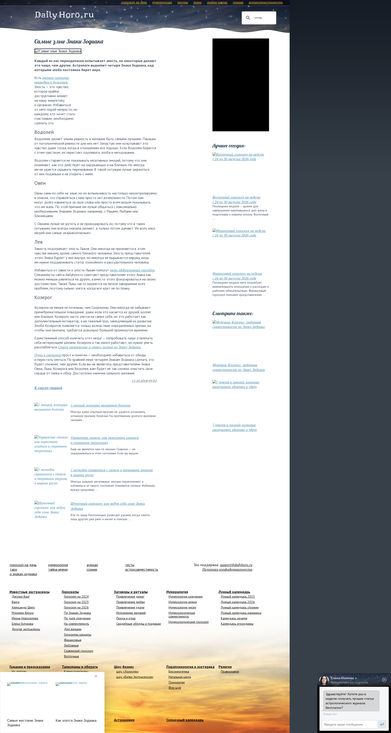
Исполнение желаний (131, 613)
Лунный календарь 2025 (238, 596)
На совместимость (76, 624)
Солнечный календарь (185, 720)
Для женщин (72, 629)
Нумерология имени (183, 602)
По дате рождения (77, 618)
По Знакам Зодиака (77, 613)
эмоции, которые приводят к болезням (51, 79)
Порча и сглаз (126, 618)
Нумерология (177, 592)
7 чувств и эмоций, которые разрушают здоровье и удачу (234, 427)
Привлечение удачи (130, 607)
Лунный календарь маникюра (241, 613)
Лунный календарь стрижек (240, 607)
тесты (182, 2)
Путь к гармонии (47, 355)
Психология (177, 682)
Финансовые (72, 640)
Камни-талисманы (76, 671)
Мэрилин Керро (23, 613)
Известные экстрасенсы (30, 592)
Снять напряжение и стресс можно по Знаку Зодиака (99, 347)
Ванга (15, 602)
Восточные (71, 656)
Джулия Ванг (21, 596)
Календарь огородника (237, 624)
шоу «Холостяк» (127, 671)
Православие (230, 671)
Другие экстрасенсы (26, 629)
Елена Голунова (22, 624)
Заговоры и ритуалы (131, 592)
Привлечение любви (130, 602)
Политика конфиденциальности (227, 569)
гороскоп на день (134, 2)
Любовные (71, 645)
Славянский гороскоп (78, 651)
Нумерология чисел (182, 607)
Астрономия (124, 720)
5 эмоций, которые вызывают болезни (100, 405)
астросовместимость (266, 2)
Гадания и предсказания (30, 667)
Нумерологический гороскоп (189, 622)
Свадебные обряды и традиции (138, 624)
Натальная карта (180, 677)
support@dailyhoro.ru (236, 565)
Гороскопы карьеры (77, 634)
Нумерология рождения (186, 596)
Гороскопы (70, 592)
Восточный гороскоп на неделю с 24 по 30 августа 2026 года (236, 199)
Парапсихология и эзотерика (190, 667)
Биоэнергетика (179, 671)
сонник (238, 2)
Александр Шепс (23, 607)
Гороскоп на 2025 (76, 602)
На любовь (19, 671)
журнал (92, 565)
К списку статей (48, 388)
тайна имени (217, 2)
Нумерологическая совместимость (182, 614)
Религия (225, 667)
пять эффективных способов (132, 270)
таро (197, 2)
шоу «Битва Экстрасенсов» (134, 677)
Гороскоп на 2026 (76, 607)
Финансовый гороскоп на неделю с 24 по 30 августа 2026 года (237, 275)
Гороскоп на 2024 (76, 596)
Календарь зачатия (234, 618)
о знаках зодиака (23, 574)
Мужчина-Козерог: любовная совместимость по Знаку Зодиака (238, 367)
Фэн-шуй (175, 688)
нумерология (162, 2)
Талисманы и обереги (80, 667)
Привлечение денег (130, 596)
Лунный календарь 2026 (238, 602)
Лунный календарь (234, 592)
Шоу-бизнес (124, 667)
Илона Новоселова (25, 618)
